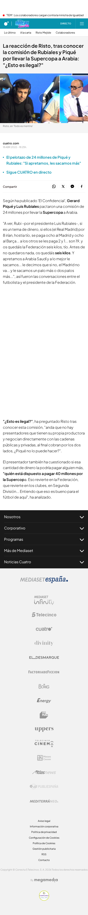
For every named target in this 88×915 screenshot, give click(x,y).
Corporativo (14, 528)
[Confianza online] (44, 899)
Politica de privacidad (44, 832)
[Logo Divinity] (44, 643)
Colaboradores (65, 32)
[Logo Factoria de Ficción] (44, 672)
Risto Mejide (43, 32)
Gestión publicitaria (44, 848)
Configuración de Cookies (44, 837)
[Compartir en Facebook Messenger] (72, 186)
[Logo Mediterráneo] (44, 801)
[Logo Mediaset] (44, 582)
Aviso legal (44, 820)
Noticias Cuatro (17, 561)
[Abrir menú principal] (82, 23)
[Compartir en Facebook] (81, 186)
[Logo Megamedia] (46, 879)
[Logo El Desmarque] (44, 657)
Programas (13, 539)
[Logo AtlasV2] (44, 772)
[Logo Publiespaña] (44, 787)
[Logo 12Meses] (44, 758)
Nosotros (12, 516)
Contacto (44, 860)
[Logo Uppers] (44, 729)
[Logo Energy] (44, 701)
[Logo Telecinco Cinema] (44, 743)
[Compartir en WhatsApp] (54, 186)
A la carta (25, 32)
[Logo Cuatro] (44, 629)
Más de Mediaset (18, 550)
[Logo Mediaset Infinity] (44, 600)
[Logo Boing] (44, 686)
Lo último (10, 32)
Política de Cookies (44, 843)
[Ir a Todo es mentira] (22, 23)
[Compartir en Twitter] (63, 186)
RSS (44, 854)
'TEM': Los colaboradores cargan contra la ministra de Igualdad (45, 15)
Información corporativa (44, 826)
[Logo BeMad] (44, 715)
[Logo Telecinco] (44, 615)
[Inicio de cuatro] (6, 23)
